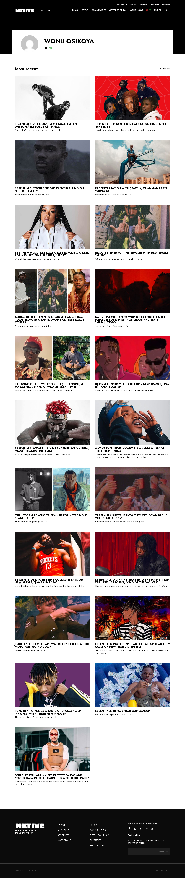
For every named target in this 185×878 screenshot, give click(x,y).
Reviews (120, 5)
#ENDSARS (166, 5)
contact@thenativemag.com (142, 823)
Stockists (143, 5)
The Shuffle (97, 845)
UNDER (157, 10)
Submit (162, 851)
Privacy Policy (158, 870)
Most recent (164, 69)
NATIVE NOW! (136, 10)
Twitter (49, 10)
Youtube (152, 828)
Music (75, 10)
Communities (98, 10)
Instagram (42, 10)
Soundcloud (146, 828)
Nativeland (154, 5)
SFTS (148, 10)
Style (85, 10)
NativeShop (131, 5)
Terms (168, 870)
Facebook (57, 10)
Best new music (99, 835)
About (61, 825)
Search (166, 10)
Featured (95, 840)
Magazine (63, 830)
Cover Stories (117, 10)
